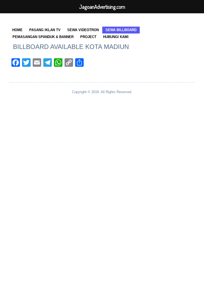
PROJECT (88, 37)
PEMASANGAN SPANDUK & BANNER (43, 37)
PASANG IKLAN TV (45, 30)
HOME (17, 30)
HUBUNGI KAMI (116, 37)
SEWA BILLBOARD (121, 30)
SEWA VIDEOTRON (83, 30)
